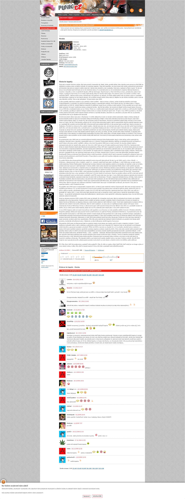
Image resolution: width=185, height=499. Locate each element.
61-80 (84, 275)
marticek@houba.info (70, 64)
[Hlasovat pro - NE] (47, 259)
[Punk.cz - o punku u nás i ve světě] (70, 7)
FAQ (43, 216)
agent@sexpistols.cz (106, 30)
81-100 (89, 275)
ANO (42, 256)
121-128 (101, 275)
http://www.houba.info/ (70, 66)
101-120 (95, 275)
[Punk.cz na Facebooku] (49, 223)
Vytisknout (101, 250)
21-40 (75, 275)
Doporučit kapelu (90, 250)
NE (42, 262)
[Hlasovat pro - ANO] (47, 253)
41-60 (79, 275)
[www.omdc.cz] (48, 241)
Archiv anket (44, 267)
